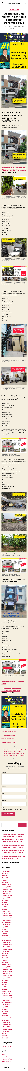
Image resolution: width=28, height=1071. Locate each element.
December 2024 (6, 915)
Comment (4, 772)
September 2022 (6, 976)
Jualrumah (10, 26)
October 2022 (5, 973)
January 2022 (6, 993)
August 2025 (5, 898)
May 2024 (4, 931)
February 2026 (6, 884)
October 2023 (6, 947)
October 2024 (6, 920)
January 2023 (6, 967)
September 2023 (6, 949)
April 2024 (4, 933)
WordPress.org (6, 1061)
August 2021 (5, 1004)
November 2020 (6, 1024)
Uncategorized (14, 9)
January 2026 (6, 887)
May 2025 (4, 904)
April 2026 (4, 880)
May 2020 (4, 1038)
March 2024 (5, 936)
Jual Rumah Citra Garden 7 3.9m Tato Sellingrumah (13, 168)
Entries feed (5, 1057)
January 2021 (5, 1020)
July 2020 (4, 1033)
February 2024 (6, 938)
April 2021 (4, 1013)
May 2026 (4, 878)
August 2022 (5, 978)
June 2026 (4, 875)
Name (3, 786)
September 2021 (6, 1002)
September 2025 (6, 895)
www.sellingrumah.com (8, 735)
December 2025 (6, 889)
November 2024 (6, 918)
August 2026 (5, 871)
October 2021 (5, 1000)
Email (3, 793)
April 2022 (4, 987)
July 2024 (4, 927)
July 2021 (4, 1007)
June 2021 (4, 1009)
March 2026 (5, 882)
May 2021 (4, 1011)
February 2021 (6, 1018)
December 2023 (6, 942)
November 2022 (6, 971)
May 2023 (4, 958)
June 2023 (4, 956)
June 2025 (4, 902)
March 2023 (5, 962)
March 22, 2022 (20, 26)
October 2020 (6, 1027)
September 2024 (6, 922)
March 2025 (5, 909)
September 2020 (7, 1029)
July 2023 (4, 953)
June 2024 (4, 929)
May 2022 (4, 984)
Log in (3, 1054)
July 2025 (4, 900)
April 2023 (4, 960)
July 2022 (4, 980)
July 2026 (4, 873)
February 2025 (6, 911)
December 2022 (6, 969)
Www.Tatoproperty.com (8, 742)
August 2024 (5, 924)
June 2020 (5, 1036)
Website (3, 800)
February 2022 (6, 991)
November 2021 (6, 998)
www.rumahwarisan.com (8, 731)
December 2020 (6, 1022)
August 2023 (5, 951)
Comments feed (6, 1059)
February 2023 (6, 964)
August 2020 (5, 1031)
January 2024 (6, 940)
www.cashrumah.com (7, 739)
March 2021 (5, 1016)
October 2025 (6, 893)
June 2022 (4, 982)
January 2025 (6, 913)
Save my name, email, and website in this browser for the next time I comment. (13, 808)
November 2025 (6, 891)
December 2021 (6, 996)
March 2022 (5, 989)
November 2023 (6, 944)
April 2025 (4, 907)
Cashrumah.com (14, 3)
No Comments (15, 29)
